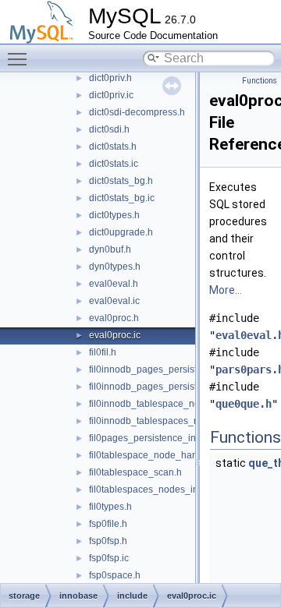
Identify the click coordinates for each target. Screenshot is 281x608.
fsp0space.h (114, 575)
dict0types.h (114, 215)
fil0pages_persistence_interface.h (161, 438)
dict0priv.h (110, 77)
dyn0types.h (114, 266)
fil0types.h (110, 506)
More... (225, 290)
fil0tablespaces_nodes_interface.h (162, 489)
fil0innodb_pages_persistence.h (157, 369)
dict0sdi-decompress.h (137, 112)
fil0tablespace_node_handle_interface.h (175, 455)
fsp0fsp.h (108, 541)
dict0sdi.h (109, 129)
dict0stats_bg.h (121, 180)
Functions (259, 81)
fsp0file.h (108, 523)
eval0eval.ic (114, 300)
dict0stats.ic (113, 163)
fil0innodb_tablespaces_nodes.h (158, 420)
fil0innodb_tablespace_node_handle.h (171, 403)
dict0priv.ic (111, 95)
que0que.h (243, 404)
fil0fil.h (102, 352)
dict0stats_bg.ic (122, 198)
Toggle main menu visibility (20, 58)
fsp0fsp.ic (109, 558)
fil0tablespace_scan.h (135, 472)
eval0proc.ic (114, 335)
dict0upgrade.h (121, 232)
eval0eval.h (113, 283)
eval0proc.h (114, 318)
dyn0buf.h (110, 249)
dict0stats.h (113, 146)
